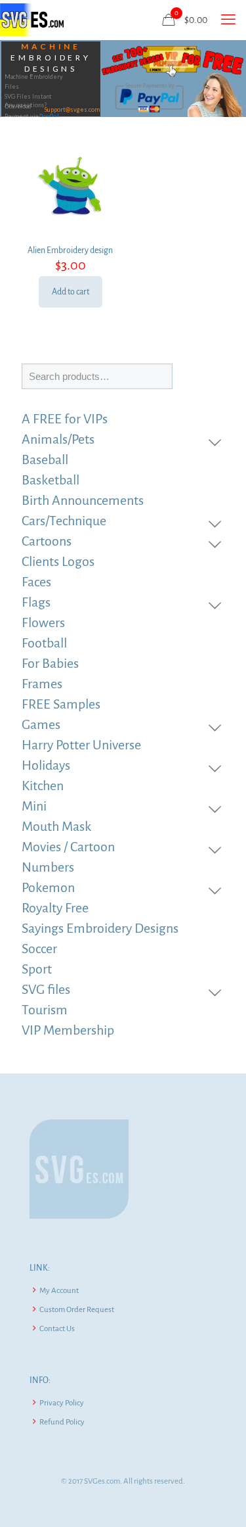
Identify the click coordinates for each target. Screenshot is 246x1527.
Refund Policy (62, 1422)
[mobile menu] (228, 20)
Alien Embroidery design (70, 250)
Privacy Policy (61, 1403)
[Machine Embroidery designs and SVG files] (32, 19)
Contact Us (57, 1329)
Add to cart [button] (70, 291)
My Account (59, 1290)
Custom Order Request (76, 1309)
